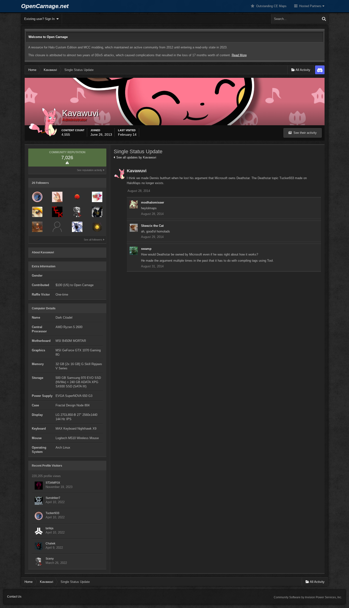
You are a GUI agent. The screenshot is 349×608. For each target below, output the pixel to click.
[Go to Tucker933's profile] (37, 197)
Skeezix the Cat (152, 225)
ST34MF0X (53, 482)
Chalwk (50, 543)
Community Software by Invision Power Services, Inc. (308, 597)
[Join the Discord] (320, 69)
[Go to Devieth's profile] (97, 227)
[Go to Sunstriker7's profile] (39, 501)
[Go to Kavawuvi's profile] (119, 174)
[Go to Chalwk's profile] (39, 546)
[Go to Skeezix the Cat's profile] (134, 228)
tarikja (49, 528)
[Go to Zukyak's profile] (77, 227)
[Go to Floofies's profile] (57, 197)
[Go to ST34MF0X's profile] (39, 486)
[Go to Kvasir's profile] (37, 212)
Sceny (50, 558)
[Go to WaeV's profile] (77, 197)
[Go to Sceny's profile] (77, 212)
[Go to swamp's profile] (134, 251)
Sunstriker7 (53, 498)
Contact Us (14, 596)
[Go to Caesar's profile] (57, 227)
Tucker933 (52, 513)
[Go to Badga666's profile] (37, 227)
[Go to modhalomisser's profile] (134, 204)
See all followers (93, 239)
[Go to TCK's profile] (57, 212)
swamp (146, 249)
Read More (239, 55)
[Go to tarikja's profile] (39, 531)
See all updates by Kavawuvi (135, 157)
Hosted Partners (310, 6)
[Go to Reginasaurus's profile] (97, 197)
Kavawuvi (136, 170)
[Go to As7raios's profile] (97, 212)
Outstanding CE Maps (271, 6)
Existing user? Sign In (40, 19)
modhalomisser (152, 202)
